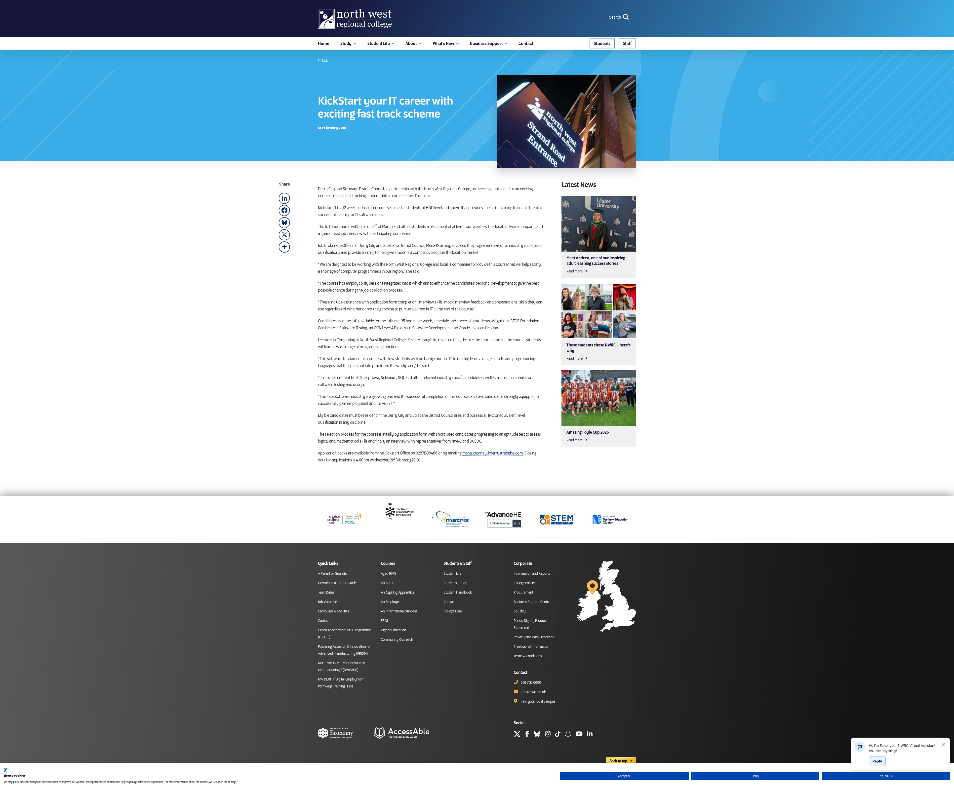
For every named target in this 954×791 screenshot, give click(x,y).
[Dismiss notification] (943, 744)
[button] (348, 43)
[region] (903, 748)
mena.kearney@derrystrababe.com (492, 453)
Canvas (449, 602)
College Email (453, 611)
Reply (877, 761)
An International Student (399, 611)
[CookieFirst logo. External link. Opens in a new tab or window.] (5, 770)
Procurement (523, 593)
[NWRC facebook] (527, 735)
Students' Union (455, 583)
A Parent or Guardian (333, 574)
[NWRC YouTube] (579, 735)
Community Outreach (397, 640)
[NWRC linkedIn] (590, 735)
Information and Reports (532, 574)
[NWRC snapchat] (568, 735)
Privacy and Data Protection (534, 637)
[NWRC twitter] (517, 735)
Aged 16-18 (388, 574)
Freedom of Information (531, 647)
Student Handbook (458, 593)
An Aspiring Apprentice (397, 593)
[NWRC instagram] (548, 735)
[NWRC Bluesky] (537, 735)
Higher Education (393, 630)
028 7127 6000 (531, 683)
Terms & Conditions (528, 656)
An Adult (387, 583)
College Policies (525, 583)
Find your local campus (538, 702)
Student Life (452, 574)
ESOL (385, 621)
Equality (520, 611)
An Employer (390, 602)
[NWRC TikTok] (557, 735)
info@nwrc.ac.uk (533, 692)
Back (324, 60)
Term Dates (326, 593)
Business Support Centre (532, 602)
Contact (323, 621)
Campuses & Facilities (333, 611)
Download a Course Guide (337, 583)
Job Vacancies (328, 602)
